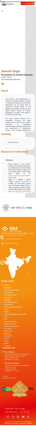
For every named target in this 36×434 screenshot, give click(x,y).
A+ (28, 412)
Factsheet (7, 285)
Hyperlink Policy (8, 304)
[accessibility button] (1, 237)
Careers (6, 343)
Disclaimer (7, 333)
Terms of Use (8, 328)
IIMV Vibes (7, 300)
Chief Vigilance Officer (10, 295)
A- (21, 412)
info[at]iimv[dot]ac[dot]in (11, 243)
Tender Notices (8, 292)
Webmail (6, 312)
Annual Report (8, 297)
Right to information (10, 324)
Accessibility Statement (10, 302)
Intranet (6, 341)
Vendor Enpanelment (10, 321)
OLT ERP (6, 338)
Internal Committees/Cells (11, 326)
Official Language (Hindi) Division (13, 307)
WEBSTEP (29, 423)
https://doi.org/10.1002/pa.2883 (21, 191)
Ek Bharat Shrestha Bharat (11, 290)
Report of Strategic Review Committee (15, 314)
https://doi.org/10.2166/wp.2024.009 (19, 175)
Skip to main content (6, 10)
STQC (5, 316)
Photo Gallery (8, 336)
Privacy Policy (8, 331)
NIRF (5, 319)
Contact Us (7, 345)
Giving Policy (7, 287)
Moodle (6, 309)
